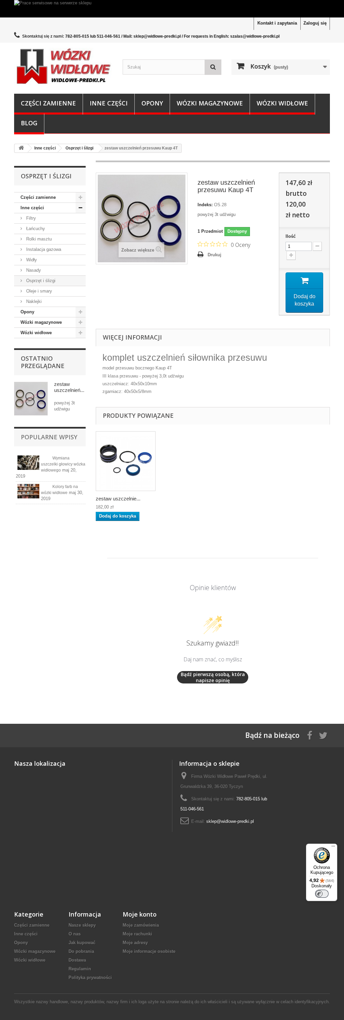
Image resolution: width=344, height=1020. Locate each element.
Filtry (30, 218)
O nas (75, 933)
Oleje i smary (38, 291)
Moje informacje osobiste (149, 951)
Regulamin (80, 968)
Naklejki (33, 301)
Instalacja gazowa (43, 249)
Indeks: (205, 204)
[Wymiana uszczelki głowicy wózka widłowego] (28, 462)
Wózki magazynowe (210, 103)
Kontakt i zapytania (277, 23)
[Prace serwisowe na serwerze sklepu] (172, 8)
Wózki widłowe (282, 103)
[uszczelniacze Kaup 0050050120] (126, 461)
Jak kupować (82, 942)
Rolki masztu (38, 238)
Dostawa (77, 960)
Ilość (291, 236)
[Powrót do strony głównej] (21, 148)
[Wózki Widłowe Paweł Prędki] (63, 66)
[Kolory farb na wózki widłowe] (28, 491)
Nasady (33, 270)
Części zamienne (48, 103)
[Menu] (333, 848)
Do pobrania (81, 951)
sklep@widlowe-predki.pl (230, 821)
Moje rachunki (137, 933)
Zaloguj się (315, 23)
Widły (31, 259)
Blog (29, 123)
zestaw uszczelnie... (118, 498)
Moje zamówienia (141, 925)
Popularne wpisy (49, 437)
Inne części (109, 103)
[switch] (322, 894)
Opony (152, 103)
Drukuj (214, 254)
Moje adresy (135, 942)
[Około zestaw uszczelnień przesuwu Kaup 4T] (31, 398)
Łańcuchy (35, 228)
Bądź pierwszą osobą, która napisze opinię (213, 677)
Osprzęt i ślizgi (40, 280)
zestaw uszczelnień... (69, 387)
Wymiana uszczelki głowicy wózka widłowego (63, 464)
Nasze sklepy (82, 925)
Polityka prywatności (90, 977)
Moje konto (140, 914)
